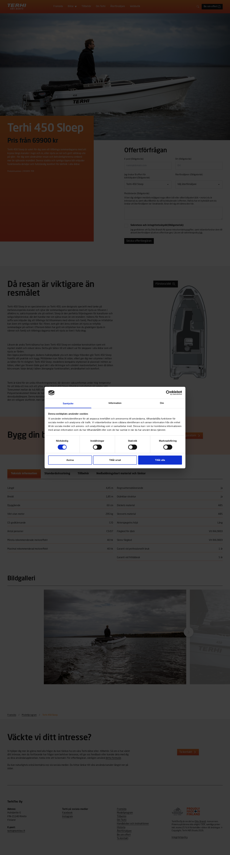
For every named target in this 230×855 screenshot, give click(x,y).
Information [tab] (115, 403)
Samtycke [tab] (68, 403)
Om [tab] (162, 403)
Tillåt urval (115, 460)
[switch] (97, 447)
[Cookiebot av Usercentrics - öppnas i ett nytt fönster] (168, 392)
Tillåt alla (160, 460)
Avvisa (70, 460)
